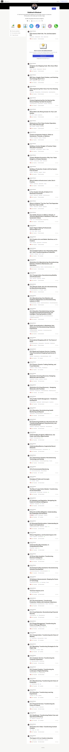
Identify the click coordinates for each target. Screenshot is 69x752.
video (33, 729)
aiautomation (41, 183)
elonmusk (34, 278)
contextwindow (40, 103)
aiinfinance (32, 367)
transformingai (39, 492)
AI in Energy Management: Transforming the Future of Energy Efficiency (43, 624)
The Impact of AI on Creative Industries (41, 738)
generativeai (39, 242)
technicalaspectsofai (35, 592)
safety (46, 603)
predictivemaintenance (45, 302)
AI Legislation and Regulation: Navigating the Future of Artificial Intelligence (43, 501)
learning (39, 695)
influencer (46, 739)
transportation (34, 638)
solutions (45, 515)
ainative (44, 149)
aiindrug (36, 379)
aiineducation (32, 315)
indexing (37, 126)
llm (36, 695)
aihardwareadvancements (34, 582)
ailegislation (32, 503)
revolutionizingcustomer (47, 330)
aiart (31, 242)
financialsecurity (42, 615)
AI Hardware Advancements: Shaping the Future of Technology (44, 579)
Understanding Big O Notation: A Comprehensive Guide (39, 545)
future (43, 503)
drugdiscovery (37, 390)
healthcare (32, 426)
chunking (45, 103)
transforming (51, 603)
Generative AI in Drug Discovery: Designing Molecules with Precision (42, 376)
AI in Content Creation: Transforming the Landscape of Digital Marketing (42, 670)
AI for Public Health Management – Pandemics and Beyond (43, 399)
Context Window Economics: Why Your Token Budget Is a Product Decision (43, 158)
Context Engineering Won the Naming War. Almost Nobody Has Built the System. (42, 101)
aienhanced (36, 172)
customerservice (37, 356)
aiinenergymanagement (34, 626)
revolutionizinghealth (39, 413)
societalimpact (40, 536)
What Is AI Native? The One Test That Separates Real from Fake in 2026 (44, 204)
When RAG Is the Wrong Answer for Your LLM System (43, 112)
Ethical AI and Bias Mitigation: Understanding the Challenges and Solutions (43, 512)
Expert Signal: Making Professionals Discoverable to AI (40, 228)
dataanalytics (32, 559)
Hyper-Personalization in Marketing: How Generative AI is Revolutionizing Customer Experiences (42, 327)
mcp (31, 80)
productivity (46, 36)
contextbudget (32, 149)
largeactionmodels (33, 492)
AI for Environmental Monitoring (39, 469)
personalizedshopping (34, 343)
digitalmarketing (42, 672)
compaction (36, 137)
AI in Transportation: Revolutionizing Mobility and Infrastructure (43, 275)
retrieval (33, 126)
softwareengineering (39, 219)
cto (34, 219)
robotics (38, 302)
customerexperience (41, 603)
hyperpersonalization (33, 330)
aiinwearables (32, 413)
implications (42, 526)
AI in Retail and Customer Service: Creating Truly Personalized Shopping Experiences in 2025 (43, 353)
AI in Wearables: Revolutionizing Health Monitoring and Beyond (41, 411)
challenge (31, 515)
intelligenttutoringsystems (34, 317)
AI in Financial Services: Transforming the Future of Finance (42, 704)
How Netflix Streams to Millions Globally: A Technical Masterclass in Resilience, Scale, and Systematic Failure (43, 216)
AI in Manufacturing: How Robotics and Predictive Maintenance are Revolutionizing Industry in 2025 (43, 299)
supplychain (35, 80)
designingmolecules (44, 390)
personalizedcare (49, 426)
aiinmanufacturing (33, 302)
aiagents (40, 172)
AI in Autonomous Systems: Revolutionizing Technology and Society (43, 458)
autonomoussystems (35, 460)
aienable (40, 206)
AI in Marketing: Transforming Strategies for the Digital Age (44, 647)
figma (31, 69)
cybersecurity (34, 739)
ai (39, 289)
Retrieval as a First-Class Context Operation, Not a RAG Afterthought (43, 123)
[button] (13, 26)
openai (38, 649)
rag (30, 126)
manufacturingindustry (34, 289)
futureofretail (47, 343)
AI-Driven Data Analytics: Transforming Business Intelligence (41, 557)
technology (43, 582)
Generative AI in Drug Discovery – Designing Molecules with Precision (43, 388)
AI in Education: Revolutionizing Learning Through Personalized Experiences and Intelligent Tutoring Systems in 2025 (42, 312)
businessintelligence (39, 559)
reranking (42, 126)
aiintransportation (40, 638)
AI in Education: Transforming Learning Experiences (41, 693)
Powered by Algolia (34, 1)
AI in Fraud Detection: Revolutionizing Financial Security (44, 612)
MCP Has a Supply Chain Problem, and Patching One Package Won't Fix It (44, 78)
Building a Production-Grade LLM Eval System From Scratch (43, 169)
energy (40, 626)
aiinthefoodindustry (33, 603)
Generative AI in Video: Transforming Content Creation (43, 727)
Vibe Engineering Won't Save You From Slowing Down (44, 89)
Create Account (43, 55)
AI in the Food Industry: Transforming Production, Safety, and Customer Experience (43, 601)
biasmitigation (40, 515)
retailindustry (52, 343)
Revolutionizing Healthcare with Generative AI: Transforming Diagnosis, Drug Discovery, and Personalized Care (43, 423)
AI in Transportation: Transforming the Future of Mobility (44, 635)
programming (45, 219)
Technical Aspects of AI (37, 590)
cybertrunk (39, 278)
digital (42, 649)
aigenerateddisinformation (34, 526)
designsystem (39, 69)
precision (45, 379)
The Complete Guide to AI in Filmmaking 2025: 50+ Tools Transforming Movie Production (43, 251)
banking (39, 367)
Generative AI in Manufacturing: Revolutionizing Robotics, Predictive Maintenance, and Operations (44, 264)
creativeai (34, 242)
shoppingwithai (41, 343)
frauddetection (44, 367)
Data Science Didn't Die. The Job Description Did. (43, 34)
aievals (44, 172)
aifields (37, 480)
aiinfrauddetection (33, 615)
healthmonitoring (47, 413)
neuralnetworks (45, 449)
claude (39, 80)
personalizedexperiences (48, 315)
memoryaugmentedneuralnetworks (36, 449)
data (42, 36)
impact (46, 526)
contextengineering (33, 103)
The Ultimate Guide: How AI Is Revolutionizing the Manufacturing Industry (43, 287)
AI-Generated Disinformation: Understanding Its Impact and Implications (44, 524)
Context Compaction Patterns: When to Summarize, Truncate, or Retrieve (41, 135)
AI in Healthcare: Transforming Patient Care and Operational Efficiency (44, 715)
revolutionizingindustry (54, 302)
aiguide (41, 289)
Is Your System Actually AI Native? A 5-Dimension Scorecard (41, 192)
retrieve (40, 137)
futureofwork (44, 242)
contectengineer (39, 149)
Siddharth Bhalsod (33, 31)
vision (38, 729)
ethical (31, 536)
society (50, 460)
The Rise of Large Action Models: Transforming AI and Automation (44, 489)
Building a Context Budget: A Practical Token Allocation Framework (43, 146)
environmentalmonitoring (36, 470)
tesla (31, 278)
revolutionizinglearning (39, 315)
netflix (31, 219)
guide (45, 289)
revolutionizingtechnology (44, 460)
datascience (32, 36)
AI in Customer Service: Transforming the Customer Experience (42, 658)
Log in (58, 1)
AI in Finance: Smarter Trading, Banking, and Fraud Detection (43, 365)
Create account (64, 1)
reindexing (50, 103)
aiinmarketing (32, 649)
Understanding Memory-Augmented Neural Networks (42, 446)
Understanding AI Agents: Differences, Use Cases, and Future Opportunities (42, 435)
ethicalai (35, 515)
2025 (50, 356)
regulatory (35, 536)
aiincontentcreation (33, 672)
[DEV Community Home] (2, 1)
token (47, 149)
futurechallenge (44, 470)
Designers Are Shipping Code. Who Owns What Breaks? (44, 66)
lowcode (44, 69)
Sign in (48, 58)
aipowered (45, 206)
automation (45, 492)
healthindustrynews (52, 390)
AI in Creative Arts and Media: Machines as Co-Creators (44, 240)
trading (36, 367)
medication (38, 718)
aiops (45, 183)
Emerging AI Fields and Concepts (39, 479)
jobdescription (37, 36)
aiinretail (31, 356)
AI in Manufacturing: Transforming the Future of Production (44, 681)
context (31, 137)
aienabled (40, 195)
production (45, 160)
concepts (33, 480)
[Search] (5, 1)
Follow (54, 8)
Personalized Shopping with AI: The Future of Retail (43, 340)
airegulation (37, 503)
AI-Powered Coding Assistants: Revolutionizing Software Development (44, 568)
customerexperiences (33, 331)
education (32, 695)
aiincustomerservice (35, 661)
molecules (41, 379)
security (42, 80)
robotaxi (43, 278)
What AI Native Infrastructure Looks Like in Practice (42, 181)
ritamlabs (44, 137)
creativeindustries (40, 739)
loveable (34, 69)
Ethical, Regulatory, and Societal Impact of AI (43, 535)
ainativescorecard (46, 195)
